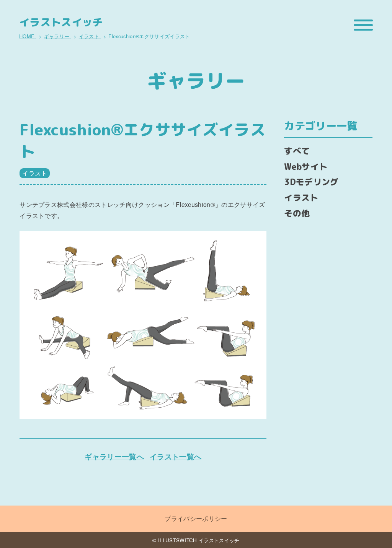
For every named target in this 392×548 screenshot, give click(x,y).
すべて (297, 151)
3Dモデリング (311, 182)
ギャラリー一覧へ (114, 456)
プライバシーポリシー (196, 518)
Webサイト (305, 166)
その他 (297, 213)
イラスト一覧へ (175, 456)
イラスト (34, 173)
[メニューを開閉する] (363, 24)
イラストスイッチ (61, 22)
